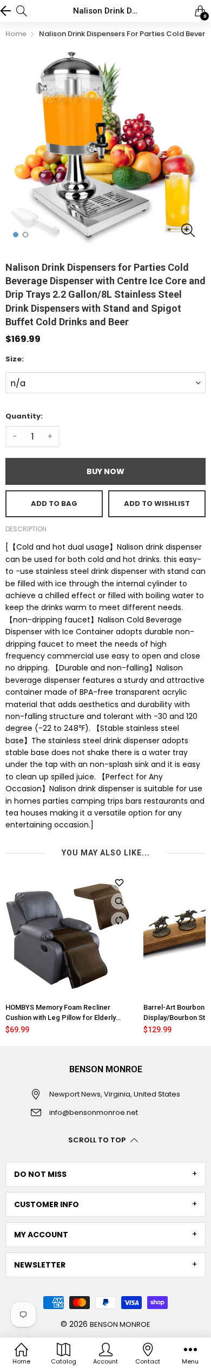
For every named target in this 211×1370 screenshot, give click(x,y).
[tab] (105, 1174)
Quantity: (24, 416)
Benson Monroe (120, 1324)
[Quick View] (119, 901)
